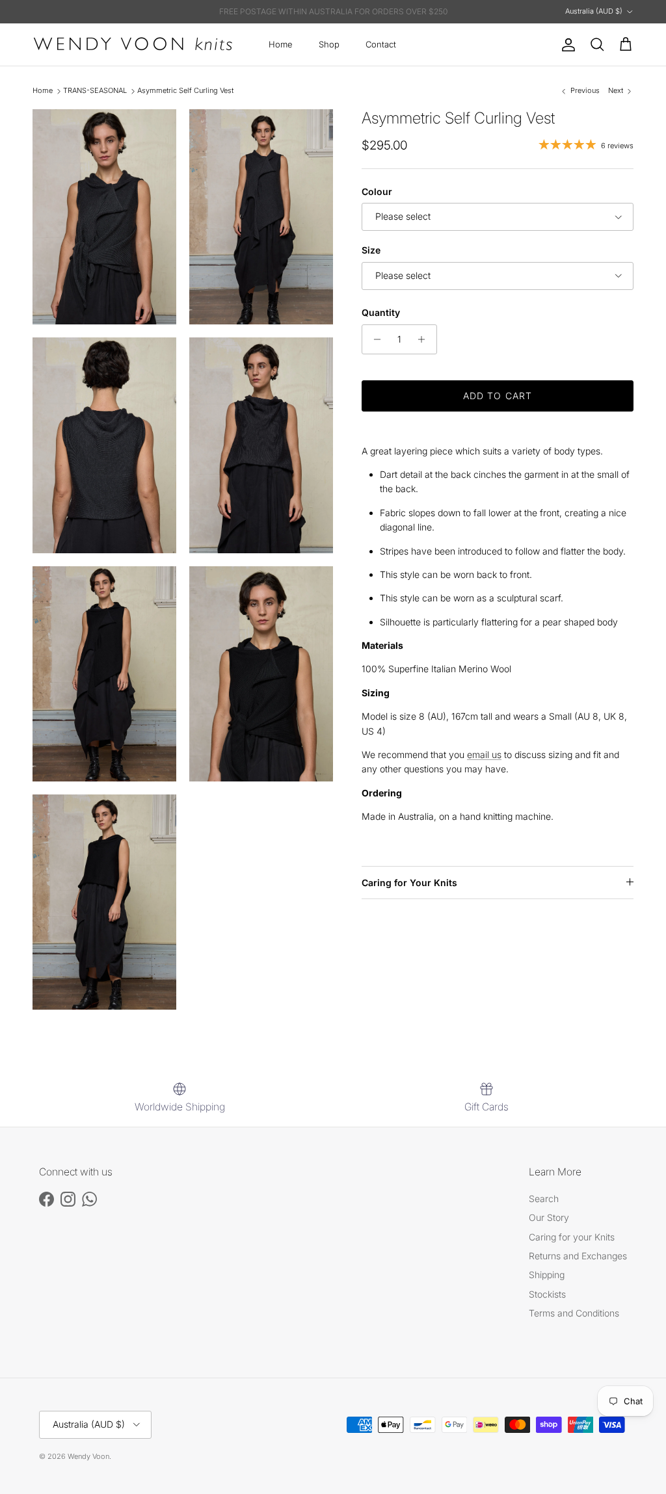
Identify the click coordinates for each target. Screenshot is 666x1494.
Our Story (549, 1217)
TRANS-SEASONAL (95, 91)
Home (281, 44)
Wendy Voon (88, 1456)
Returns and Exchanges (578, 1255)
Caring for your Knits (572, 1236)
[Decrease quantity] (373, 339)
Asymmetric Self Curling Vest (185, 91)
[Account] (565, 45)
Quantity (381, 312)
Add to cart (497, 395)
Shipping (547, 1274)
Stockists (547, 1294)
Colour (377, 191)
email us (484, 754)
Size (371, 250)
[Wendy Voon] (133, 44)
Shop (329, 44)
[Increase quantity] (425, 339)
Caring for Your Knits (409, 882)
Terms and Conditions (574, 1312)
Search (544, 1198)
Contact (381, 44)
